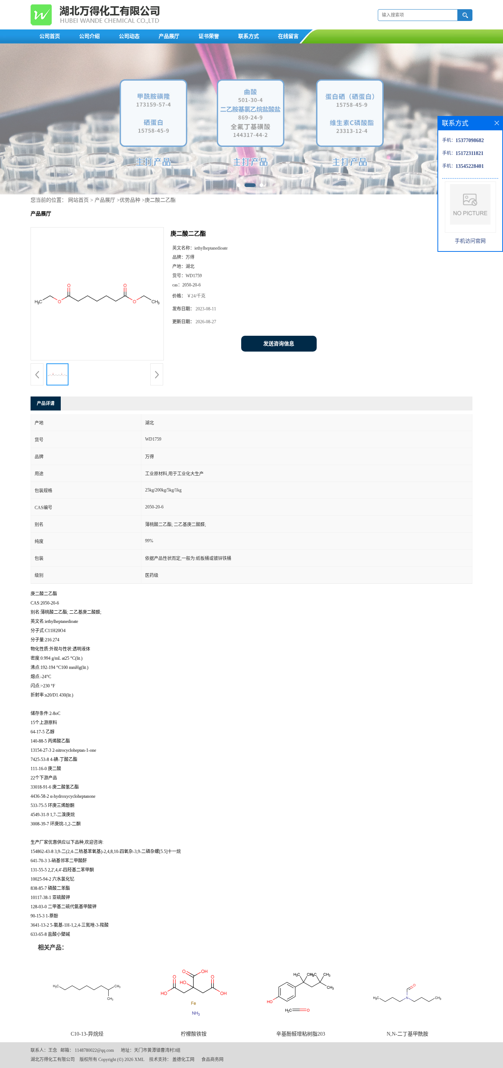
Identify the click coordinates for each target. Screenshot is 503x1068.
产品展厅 (169, 36)
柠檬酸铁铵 (194, 1034)
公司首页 (49, 36)
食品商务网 (212, 1059)
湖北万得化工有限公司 (53, 1059)
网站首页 (78, 200)
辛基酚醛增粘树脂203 (300, 1034)
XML (139, 1059)
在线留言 (288, 36)
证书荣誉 (208, 36)
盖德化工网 (183, 1059)
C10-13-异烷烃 (87, 1034)
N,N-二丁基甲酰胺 (407, 1034)
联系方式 (248, 36)
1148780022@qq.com (94, 1050)
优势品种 (130, 200)
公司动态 (129, 36)
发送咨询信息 (278, 343)
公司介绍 (89, 36)
